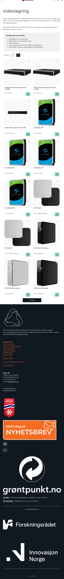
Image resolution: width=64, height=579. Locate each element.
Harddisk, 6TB (9, 208)
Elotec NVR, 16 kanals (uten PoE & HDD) (15, 88)
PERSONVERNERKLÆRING (12, 346)
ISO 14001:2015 (8, 501)
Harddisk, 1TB (38, 127)
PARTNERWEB (8, 352)
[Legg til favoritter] (28, 60)
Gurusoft (32, 576)
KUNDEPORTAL (8, 358)
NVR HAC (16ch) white (12, 288)
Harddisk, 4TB (38, 168)
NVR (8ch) (8, 248)
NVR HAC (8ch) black (41, 288)
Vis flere (32, 300)
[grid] (18, 55)
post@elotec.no (13, 381)
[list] (12, 55)
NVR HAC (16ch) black (41, 248)
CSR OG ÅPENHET (9, 348)
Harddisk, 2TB (9, 168)
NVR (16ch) (37, 208)
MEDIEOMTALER (8, 344)
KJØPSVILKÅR (7, 355)
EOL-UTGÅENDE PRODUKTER (13, 362)
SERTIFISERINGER (9, 350)
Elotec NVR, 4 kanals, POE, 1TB (15, 127)
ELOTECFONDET (8, 365)
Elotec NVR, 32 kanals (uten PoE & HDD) (45, 88)
